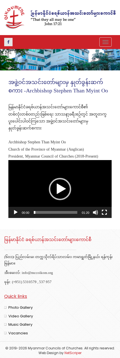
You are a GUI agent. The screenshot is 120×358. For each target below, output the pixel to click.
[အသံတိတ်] (95, 212)
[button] (60, 189)
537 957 (45, 282)
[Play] (15, 212)
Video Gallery (20, 316)
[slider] (55, 212)
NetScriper (72, 352)
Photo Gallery (20, 307)
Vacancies (18, 333)
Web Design (49, 352)
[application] (60, 189)
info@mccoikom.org (37, 273)
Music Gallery (20, 324)
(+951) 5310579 (24, 282)
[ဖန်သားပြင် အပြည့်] (104, 212)
